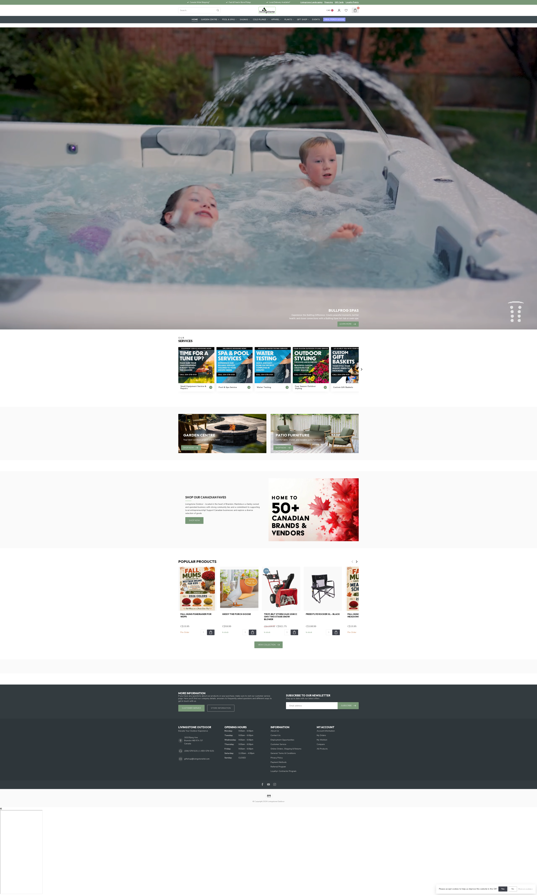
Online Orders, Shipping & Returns (286, 748)
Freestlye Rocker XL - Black (323, 614)
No (513, 889)
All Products (322, 748)
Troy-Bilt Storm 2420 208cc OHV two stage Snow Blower (280, 617)
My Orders (321, 735)
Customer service (191, 708)
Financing (328, 2)
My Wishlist (322, 740)
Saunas (244, 19)
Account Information (326, 731)
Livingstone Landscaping (311, 2)
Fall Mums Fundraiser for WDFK (195, 615)
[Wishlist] (346, 10)
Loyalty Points (352, 2)
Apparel (275, 19)
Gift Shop (302, 19)
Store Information (221, 708)
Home (195, 19)
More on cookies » (525, 889)
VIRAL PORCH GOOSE (334, 19)
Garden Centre (209, 19)
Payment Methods (279, 762)
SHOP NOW (194, 520)
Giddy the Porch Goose (236, 614)
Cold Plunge (259, 19)
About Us (275, 731)
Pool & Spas (228, 19)
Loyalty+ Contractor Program (283, 771)
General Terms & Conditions (283, 753)
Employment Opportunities (282, 740)
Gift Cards (339, 2)
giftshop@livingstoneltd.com (196, 759)
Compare (321, 744)
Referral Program (278, 766)
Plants (288, 19)
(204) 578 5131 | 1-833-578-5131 (199, 751)
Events (316, 19)
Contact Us (276, 735)
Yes (502, 889)
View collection (266, 644)
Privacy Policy (277, 757)
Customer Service (278, 744)
